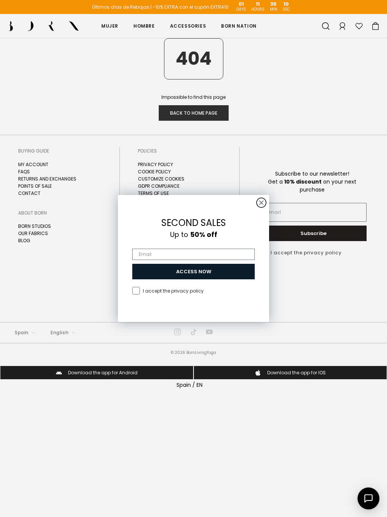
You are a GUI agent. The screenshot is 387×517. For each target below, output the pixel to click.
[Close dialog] (261, 202)
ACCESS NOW (193, 271)
